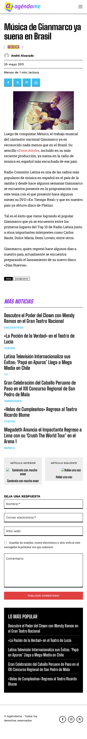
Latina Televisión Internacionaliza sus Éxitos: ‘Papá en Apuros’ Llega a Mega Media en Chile (38, 362)
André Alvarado (22, 55)
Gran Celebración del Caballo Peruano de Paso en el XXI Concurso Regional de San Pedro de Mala (40, 388)
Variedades (13, 401)
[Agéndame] (22, 7)
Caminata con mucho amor (23, 481)
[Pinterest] (27, 82)
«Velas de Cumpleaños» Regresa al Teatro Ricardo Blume (40, 412)
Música (9, 447)
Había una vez (64, 477)
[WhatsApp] (36, 82)
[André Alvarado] (7, 55)
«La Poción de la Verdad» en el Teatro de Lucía (39, 640)
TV (6, 374)
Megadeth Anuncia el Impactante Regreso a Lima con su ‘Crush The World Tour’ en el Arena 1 (43, 435)
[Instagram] (71, 719)
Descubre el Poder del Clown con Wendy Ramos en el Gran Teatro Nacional (39, 318)
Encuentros (13, 327)
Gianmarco (21, 279)
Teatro (9, 348)
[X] (17, 82)
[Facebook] (8, 82)
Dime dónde (28, 150)
